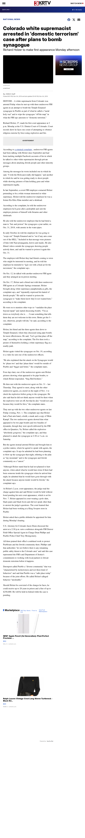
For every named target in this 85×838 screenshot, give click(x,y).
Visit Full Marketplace (43, 610)
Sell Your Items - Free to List (28, 611)
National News (11, 19)
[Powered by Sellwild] (50, 741)
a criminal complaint (23, 149)
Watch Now (76, 3)
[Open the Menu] (4, 3)
